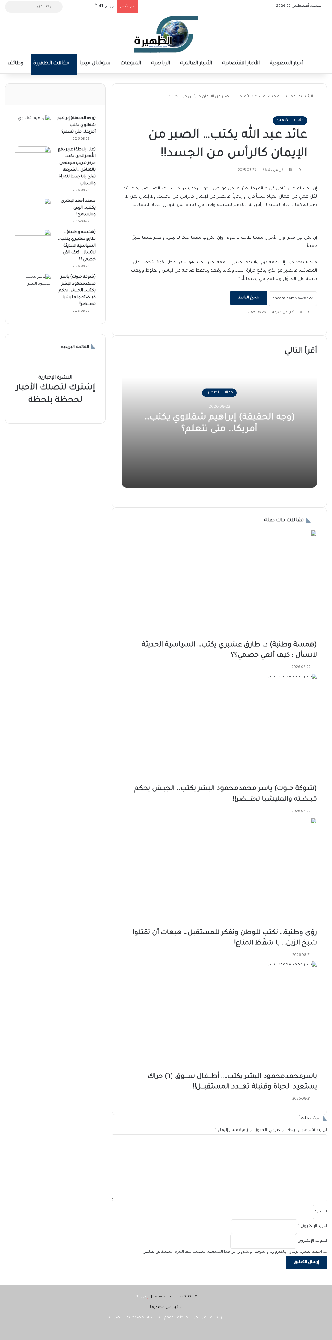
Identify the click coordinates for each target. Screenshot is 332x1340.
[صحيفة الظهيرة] (166, 33)
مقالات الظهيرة (52, 63)
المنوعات (131, 63)
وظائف (16, 63)
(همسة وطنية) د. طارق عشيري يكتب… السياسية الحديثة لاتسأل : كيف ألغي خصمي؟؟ (77, 246)
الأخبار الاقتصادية (241, 63)
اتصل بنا (115, 1318)
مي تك (140, 1297)
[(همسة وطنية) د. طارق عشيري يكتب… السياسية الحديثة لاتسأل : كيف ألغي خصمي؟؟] (219, 585)
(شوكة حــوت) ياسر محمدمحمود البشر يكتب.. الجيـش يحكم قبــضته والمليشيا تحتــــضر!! (77, 291)
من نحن (199, 1318)
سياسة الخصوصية (143, 1318)
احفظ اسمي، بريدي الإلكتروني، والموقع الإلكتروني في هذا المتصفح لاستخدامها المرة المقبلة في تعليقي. (232, 1252)
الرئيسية (306, 97)
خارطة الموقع (176, 1318)
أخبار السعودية (287, 63)
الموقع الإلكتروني (312, 1241)
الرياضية (161, 63)
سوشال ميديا (95, 63)
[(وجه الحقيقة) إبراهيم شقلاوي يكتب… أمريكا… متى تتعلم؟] (33, 127)
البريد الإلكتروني (312, 1226)
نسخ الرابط (248, 298)
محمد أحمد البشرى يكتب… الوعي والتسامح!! (78, 208)
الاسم (321, 1212)
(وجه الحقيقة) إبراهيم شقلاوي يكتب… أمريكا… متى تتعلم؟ (76, 125)
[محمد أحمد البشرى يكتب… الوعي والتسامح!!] (33, 210)
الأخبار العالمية (196, 63)
